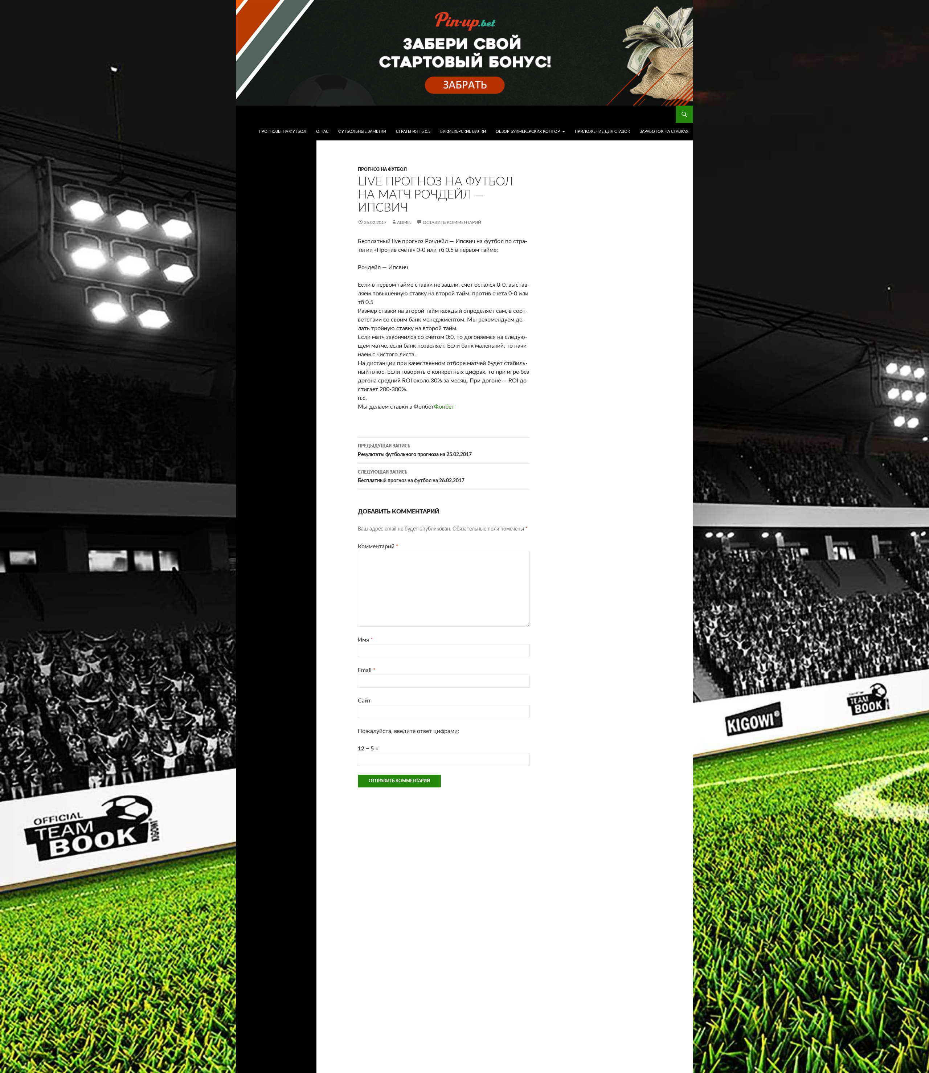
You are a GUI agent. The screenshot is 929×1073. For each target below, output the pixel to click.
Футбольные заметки (362, 132)
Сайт (364, 701)
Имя (365, 640)
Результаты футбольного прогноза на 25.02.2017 (415, 450)
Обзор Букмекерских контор (528, 132)
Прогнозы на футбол (282, 132)
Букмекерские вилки (463, 132)
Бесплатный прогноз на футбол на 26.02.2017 (411, 476)
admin (404, 222)
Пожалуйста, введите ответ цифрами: (408, 731)
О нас (322, 132)
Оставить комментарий (452, 222)
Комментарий (378, 546)
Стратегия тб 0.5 (413, 132)
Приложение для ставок (602, 132)
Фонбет (444, 407)
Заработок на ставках (664, 132)
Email (367, 670)
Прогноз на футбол (382, 169)
